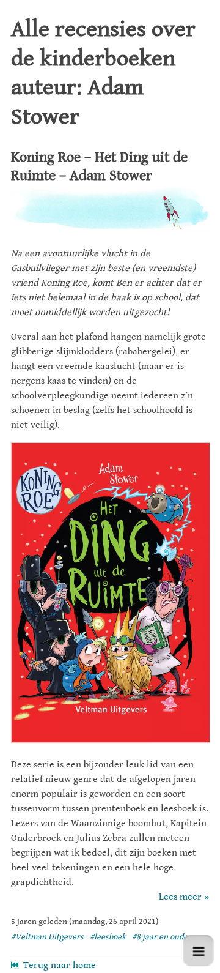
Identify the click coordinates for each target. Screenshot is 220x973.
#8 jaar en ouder (161, 937)
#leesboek (108, 937)
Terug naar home (57, 965)
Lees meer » (184, 897)
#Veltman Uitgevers (47, 937)
